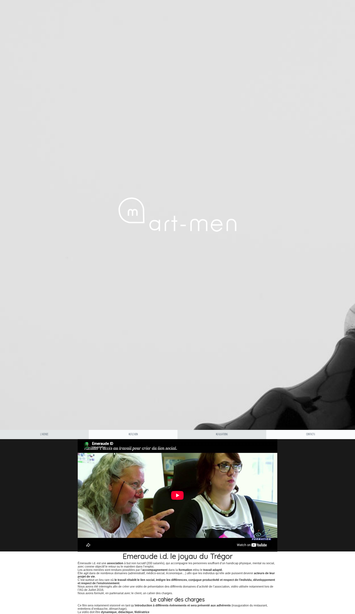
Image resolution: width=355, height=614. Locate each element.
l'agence (44, 434)
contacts (310, 434)
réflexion (133, 434)
